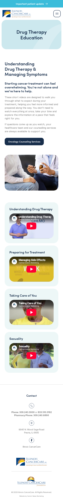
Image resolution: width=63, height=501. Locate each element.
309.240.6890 (41, 415)
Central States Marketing (35, 496)
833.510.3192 (45, 412)
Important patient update (30, 3)
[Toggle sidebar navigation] (57, 13)
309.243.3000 (27, 412)
